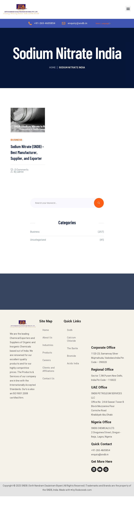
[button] (128, 8)
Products (47, 352)
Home (52, 67)
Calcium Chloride (71, 339)
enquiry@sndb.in (77, 23)
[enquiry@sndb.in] (63, 23)
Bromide (71, 356)
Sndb (69, 330)
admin (20, 172)
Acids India (73, 363)
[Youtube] (99, 469)
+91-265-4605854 (44, 23)
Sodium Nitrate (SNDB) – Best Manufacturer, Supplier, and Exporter (27, 152)
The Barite (72, 348)
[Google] (106, 469)
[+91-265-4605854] (30, 23)
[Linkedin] (93, 469)
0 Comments (21, 170)
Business (16, 140)
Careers (46, 360)
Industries (47, 345)
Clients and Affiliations (48, 369)
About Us (47, 337)
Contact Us (48, 378)
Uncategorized (38, 240)
